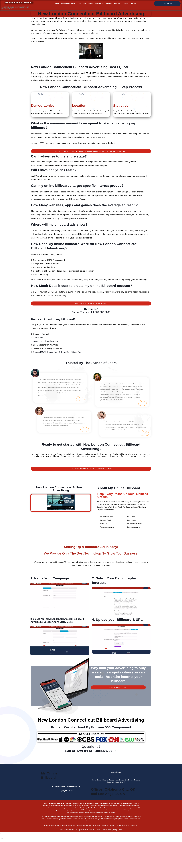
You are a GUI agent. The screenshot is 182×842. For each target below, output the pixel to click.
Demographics (43, 105)
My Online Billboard (19, 2)
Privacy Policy (112, 830)
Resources (118, 3)
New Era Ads (99, 3)
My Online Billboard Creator (45, 341)
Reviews (109, 3)
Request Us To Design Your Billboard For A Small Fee (57, 352)
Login (126, 3)
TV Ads (79, 3)
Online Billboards (68, 3)
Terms (120, 830)
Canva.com (38, 338)
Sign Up (133, 3)
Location (79, 105)
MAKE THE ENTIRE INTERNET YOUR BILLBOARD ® (15, 8)
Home (57, 3)
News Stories (88, 3)
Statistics (120, 105)
